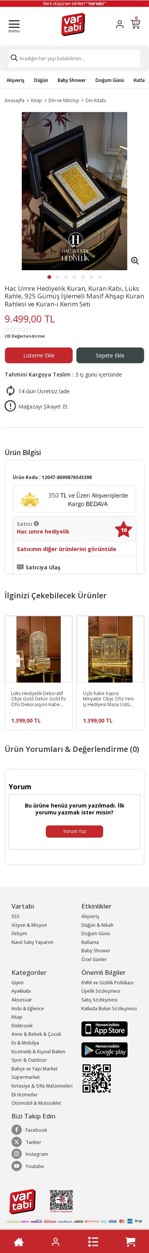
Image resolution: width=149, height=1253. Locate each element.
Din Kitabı (96, 100)
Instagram (37, 1154)
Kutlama (90, 942)
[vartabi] (73, 24)
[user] (119, 24)
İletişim (19, 933)
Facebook (36, 1130)
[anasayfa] (19, 1242)
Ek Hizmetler (24, 1094)
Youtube (35, 1166)
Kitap (36, 100)
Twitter (33, 1142)
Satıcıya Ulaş (43, 567)
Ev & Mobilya (25, 1043)
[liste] (93, 1242)
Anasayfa (14, 100)
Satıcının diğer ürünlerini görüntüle (66, 549)
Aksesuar (21, 1000)
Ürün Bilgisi (23, 452)
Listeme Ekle (39, 355)
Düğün (41, 80)
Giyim (17, 982)
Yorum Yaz (74, 831)
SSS (15, 916)
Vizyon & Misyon (29, 925)
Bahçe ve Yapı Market (34, 1069)
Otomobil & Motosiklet (36, 1103)
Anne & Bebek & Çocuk (36, 1034)
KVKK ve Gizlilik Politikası (107, 982)
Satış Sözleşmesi (99, 1000)
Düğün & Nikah (97, 925)
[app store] (104, 1028)
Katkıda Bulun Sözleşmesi (109, 1008)
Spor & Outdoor (29, 1060)
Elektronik (21, 1025)
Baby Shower (72, 80)
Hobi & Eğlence (27, 1008)
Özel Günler (94, 959)
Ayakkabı (21, 991)
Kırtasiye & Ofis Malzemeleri (42, 1086)
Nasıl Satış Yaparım (32, 942)
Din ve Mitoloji (64, 100)
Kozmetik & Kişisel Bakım (38, 1051)
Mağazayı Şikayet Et (43, 406)
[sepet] (130, 1242)
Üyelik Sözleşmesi (100, 991)
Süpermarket (25, 1077)
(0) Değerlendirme (25, 336)
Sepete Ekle (110, 355)
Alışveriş (15, 80)
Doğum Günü (110, 80)
